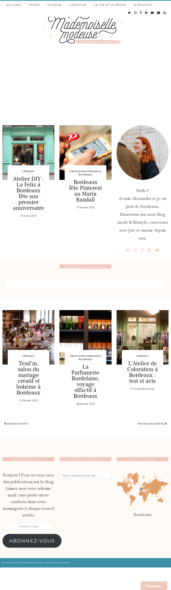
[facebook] (141, 13)
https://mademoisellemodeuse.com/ (41, 562)
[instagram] (135, 13)
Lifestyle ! (28, 171)
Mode (34, 4)
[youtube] (152, 13)
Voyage (54, 4)
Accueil (14, 4)
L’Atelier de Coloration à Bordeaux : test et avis (142, 372)
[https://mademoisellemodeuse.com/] (85, 28)
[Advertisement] (85, 83)
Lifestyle (78, 4)
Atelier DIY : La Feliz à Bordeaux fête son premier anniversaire (28, 193)
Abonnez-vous (32, 541)
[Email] (158, 13)
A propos (143, 4)
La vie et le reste (110, 4)
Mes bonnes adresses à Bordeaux (85, 172)
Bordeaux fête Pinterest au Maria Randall (85, 190)
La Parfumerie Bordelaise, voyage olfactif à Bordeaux (85, 381)
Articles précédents (151, 423)
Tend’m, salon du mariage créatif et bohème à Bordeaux (28, 378)
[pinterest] (146, 13)
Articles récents (17, 423)
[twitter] (129, 13)
